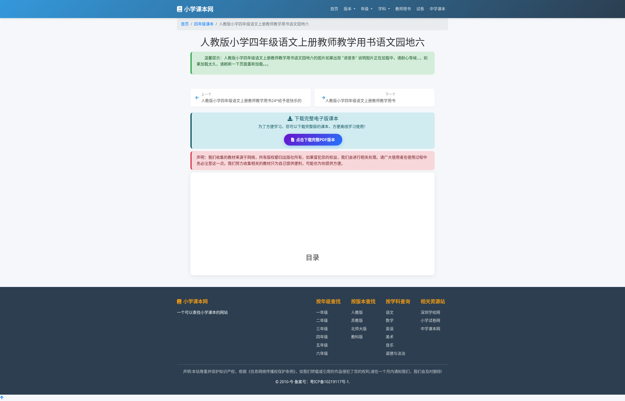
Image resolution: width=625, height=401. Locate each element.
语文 (390, 312)
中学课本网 (430, 328)
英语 (390, 328)
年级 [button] (365, 8)
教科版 (357, 336)
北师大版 (359, 328)
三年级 (322, 328)
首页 (334, 8)
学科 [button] (382, 8)
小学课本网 (198, 9)
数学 (390, 320)
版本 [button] (348, 8)
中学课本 (437, 8)
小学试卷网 (430, 320)
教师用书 (403, 8)
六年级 (322, 353)
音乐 (390, 345)
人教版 (357, 312)
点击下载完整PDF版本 (315, 139)
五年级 (322, 345)
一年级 (322, 312)
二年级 (322, 320)
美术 (390, 336)
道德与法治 (395, 353)
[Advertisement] (320, 217)
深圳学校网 (430, 312)
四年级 (322, 336)
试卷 (420, 8)
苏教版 (357, 320)
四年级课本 (204, 24)
